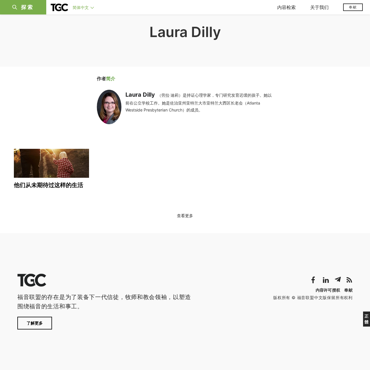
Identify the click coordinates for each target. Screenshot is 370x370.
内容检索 (286, 7)
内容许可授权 (328, 289)
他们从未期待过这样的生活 (48, 185)
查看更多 (185, 215)
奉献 (353, 7)
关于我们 (319, 7)
